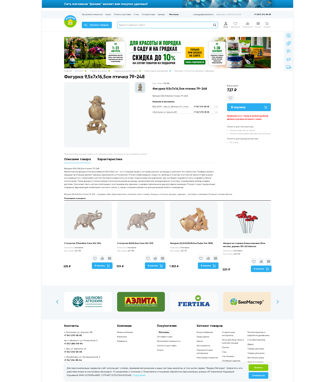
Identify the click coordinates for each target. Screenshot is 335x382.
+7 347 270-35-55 (201, 112)
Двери (250, 344)
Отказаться (258, 375)
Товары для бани (255, 348)
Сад (224, 352)
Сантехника (228, 356)
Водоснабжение (205, 332)
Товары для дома (99, 71)
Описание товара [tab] (77, 159)
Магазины (174, 14)
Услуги (108, 14)
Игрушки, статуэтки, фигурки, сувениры (194, 71)
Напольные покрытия (207, 357)
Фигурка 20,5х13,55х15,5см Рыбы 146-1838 (191, 243)
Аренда (161, 14)
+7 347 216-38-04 (73, 360)
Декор (200, 341)
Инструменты (203, 345)
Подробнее (138, 375)
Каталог (79, 71)
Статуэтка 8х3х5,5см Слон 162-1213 (135, 243)
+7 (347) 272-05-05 (262, 14)
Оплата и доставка (122, 14)
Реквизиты (122, 341)
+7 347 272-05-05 (201, 106)
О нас (136, 14)
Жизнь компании (125, 332)
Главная (68, 71)
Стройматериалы (256, 340)
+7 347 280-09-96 (73, 343)
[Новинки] (288, 43)
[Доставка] (288, 67)
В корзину (238, 107)
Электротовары (255, 362)
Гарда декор (203, 336)
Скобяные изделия (231, 360)
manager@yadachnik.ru (203, 14)
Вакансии (122, 336)
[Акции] (288, 36)
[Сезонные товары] (288, 51)
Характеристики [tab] (109, 159)
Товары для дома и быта (126, 71)
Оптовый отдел (148, 14)
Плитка (225, 347)
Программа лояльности (92, 14)
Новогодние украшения (156, 71)
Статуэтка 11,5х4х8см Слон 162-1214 (82, 243)
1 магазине (73, 247)
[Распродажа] (288, 59)
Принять (258, 367)
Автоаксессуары (255, 357)
